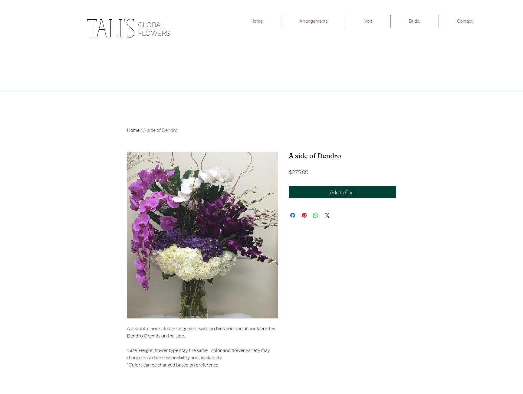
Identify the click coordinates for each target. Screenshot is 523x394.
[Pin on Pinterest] (304, 215)
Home (133, 130)
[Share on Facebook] (292, 215)
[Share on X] (327, 215)
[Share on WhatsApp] (315, 215)
